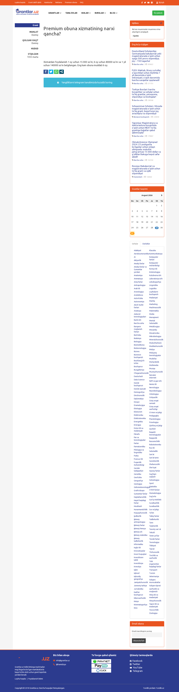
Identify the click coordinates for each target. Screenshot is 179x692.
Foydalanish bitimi (35, 679)
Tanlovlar (71, 13)
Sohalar (135, 244)
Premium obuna (71, 2)
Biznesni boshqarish (141, 117)
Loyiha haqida (20, 2)
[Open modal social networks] (61, 72)
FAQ (81, 2)
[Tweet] (51, 72)
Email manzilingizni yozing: (142, 631)
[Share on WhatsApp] (56, 72)
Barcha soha (138, 64)
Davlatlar (146, 244)
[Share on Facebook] (46, 72)
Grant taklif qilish (34, 2)
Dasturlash (138, 177)
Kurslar (99, 13)
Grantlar (54, 13)
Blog (113, 13)
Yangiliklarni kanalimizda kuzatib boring (86, 82)
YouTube (137, 667)
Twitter (136, 664)
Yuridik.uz (160, 688)
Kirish (161, 2)
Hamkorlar (48, 2)
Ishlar (85, 13)
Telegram (138, 671)
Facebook (137, 660)
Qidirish (159, 13)
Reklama (58, 2)
